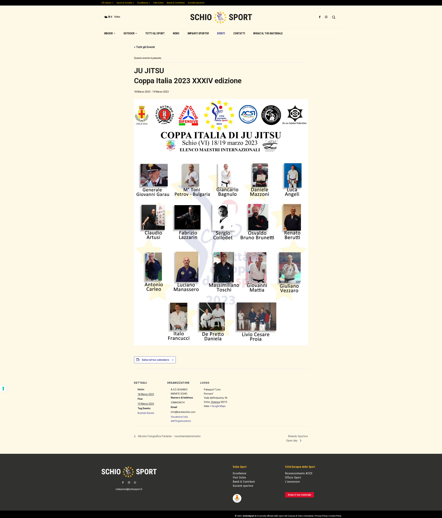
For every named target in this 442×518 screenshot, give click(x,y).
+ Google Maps (218, 406)
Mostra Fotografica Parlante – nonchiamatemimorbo (169, 436)
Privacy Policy (321, 516)
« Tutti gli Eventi (144, 47)
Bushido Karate (146, 413)
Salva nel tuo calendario (155, 359)
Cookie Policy (335, 516)
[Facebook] (320, 17)
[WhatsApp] (135, 483)
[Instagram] (326, 17)
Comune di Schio (295, 516)
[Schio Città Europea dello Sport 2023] (221, 17)
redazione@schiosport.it (129, 489)
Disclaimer (309, 516)
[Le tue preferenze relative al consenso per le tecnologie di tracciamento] (3, 388)
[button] (333, 17)
